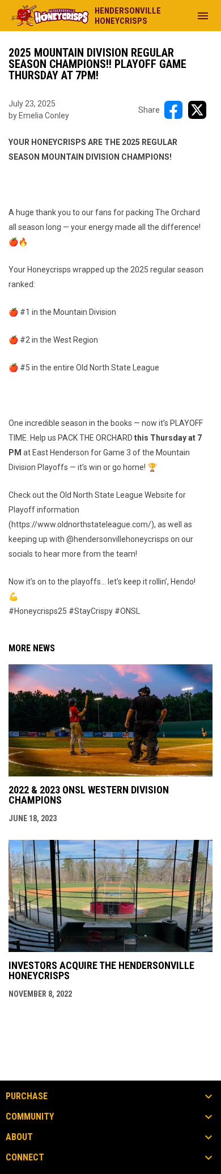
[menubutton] (203, 16)
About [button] (19, 1137)
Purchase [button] (27, 1096)
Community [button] (30, 1116)
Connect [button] (25, 1157)
